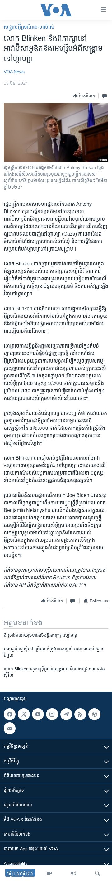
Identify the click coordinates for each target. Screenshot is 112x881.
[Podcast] (94, 714)
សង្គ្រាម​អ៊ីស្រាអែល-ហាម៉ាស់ (29, 27)
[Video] (49, 873)
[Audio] (73, 873)
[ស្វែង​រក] (97, 873)
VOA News (14, 71)
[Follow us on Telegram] (66, 714)
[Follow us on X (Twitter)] (24, 714)
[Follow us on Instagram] (52, 714)
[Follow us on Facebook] (10, 714)
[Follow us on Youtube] (38, 714)
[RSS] (80, 714)
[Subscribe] (10, 728)
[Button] (84, 96)
